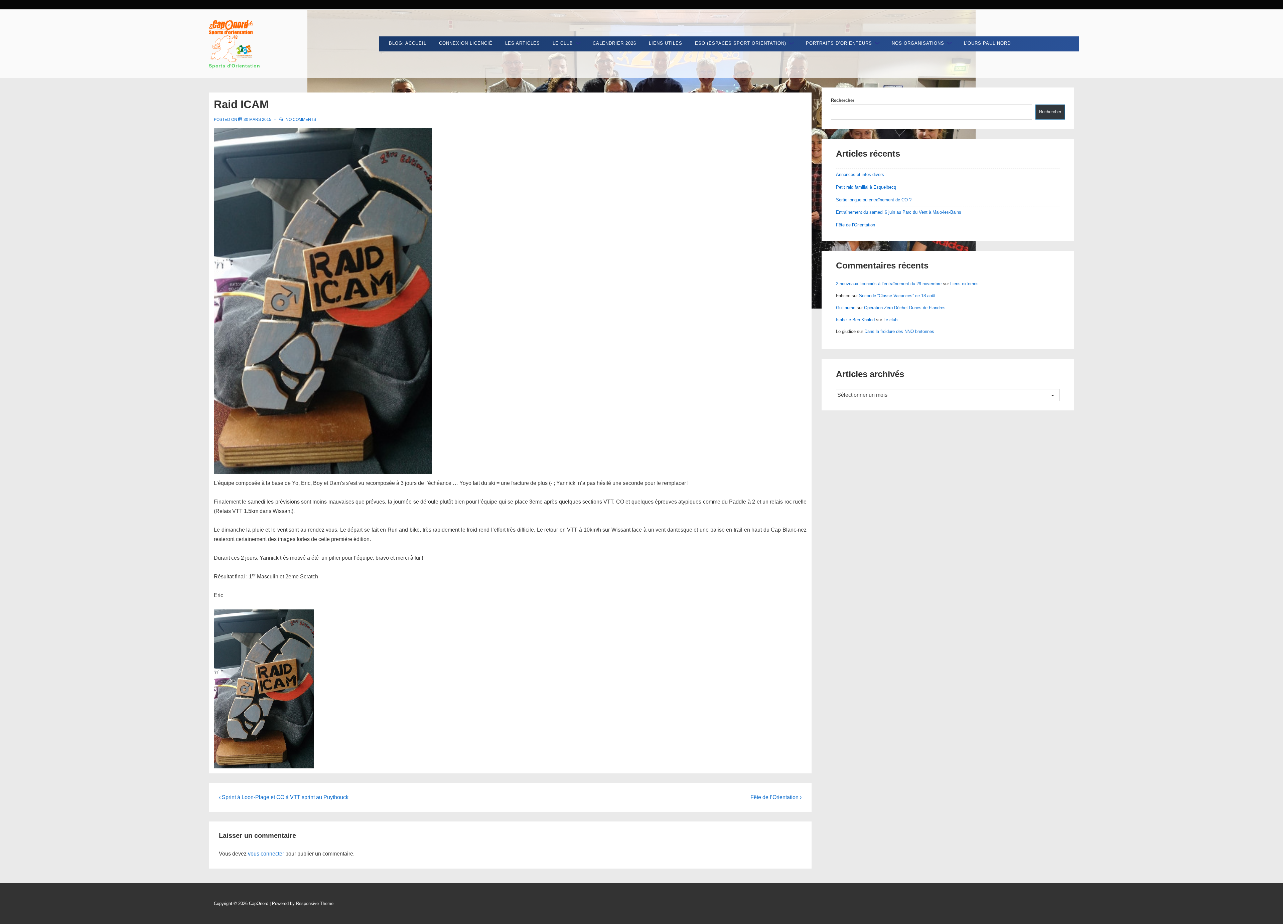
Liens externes (964, 283)
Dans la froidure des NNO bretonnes (899, 331)
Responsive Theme (314, 903)
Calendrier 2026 (614, 43)
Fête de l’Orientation (855, 224)
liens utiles (665, 43)
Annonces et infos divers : (861, 174)
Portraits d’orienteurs (839, 43)
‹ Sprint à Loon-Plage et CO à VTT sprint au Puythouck (283, 797)
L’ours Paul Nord (987, 43)
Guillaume (845, 307)
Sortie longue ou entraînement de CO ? (873, 199)
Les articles (522, 43)
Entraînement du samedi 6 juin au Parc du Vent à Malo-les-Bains (898, 212)
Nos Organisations (918, 43)
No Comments (301, 119)
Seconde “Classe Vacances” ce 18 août (897, 295)
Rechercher (842, 100)
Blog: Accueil (407, 43)
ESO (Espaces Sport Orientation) (740, 43)
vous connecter (266, 854)
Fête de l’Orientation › (776, 797)
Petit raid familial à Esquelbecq (866, 187)
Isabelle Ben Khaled (855, 319)
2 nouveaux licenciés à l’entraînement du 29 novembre (889, 283)
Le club (563, 43)
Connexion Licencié (465, 43)
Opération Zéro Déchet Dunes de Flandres (905, 307)
